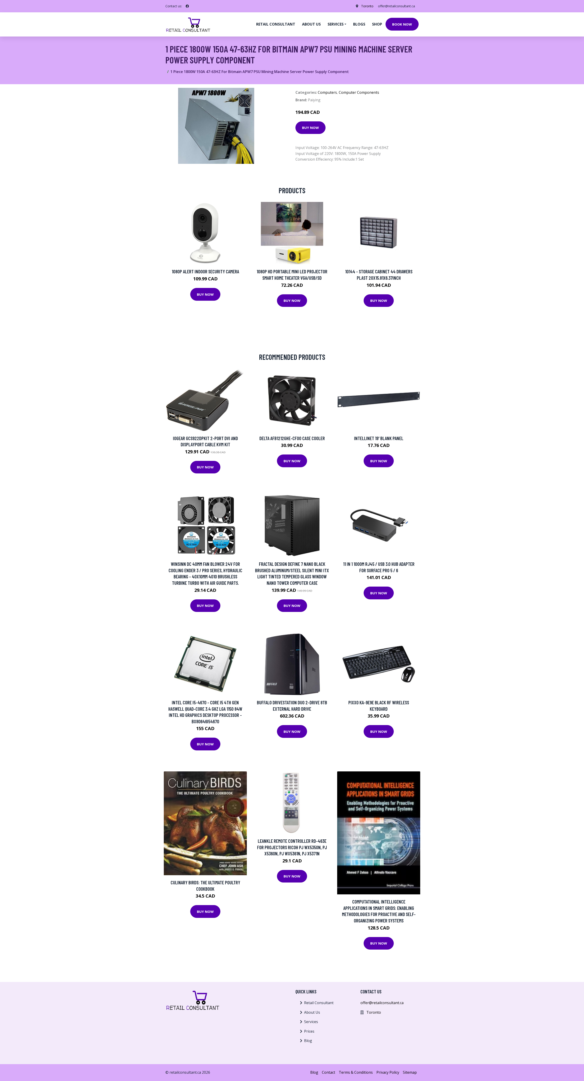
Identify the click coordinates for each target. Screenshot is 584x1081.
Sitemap (410, 1072)
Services (311, 1021)
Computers (327, 92)
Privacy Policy (387, 1072)
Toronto (367, 6)
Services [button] (336, 24)
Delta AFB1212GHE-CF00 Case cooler (292, 438)
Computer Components (359, 92)
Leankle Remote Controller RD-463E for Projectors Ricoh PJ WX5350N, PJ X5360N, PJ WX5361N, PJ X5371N (292, 847)
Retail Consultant (275, 24)
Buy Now (310, 127)
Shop (377, 24)
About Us (312, 1012)
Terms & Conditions (356, 1072)
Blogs (359, 24)
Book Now (402, 24)
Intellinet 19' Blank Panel (378, 438)
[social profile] (187, 6)
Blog (308, 1040)
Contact (328, 1072)
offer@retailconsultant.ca (396, 6)
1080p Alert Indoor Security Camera (205, 271)
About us (311, 24)
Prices (309, 1031)
